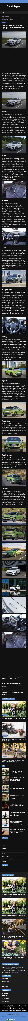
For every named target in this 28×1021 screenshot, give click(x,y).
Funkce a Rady (5, 856)
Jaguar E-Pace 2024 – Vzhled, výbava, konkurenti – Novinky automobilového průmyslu (12, 684)
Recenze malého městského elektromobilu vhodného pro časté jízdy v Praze (14, 750)
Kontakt (4, 861)
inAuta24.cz (11, 1016)
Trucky (3, 853)
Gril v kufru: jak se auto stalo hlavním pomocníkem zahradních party (5, 814)
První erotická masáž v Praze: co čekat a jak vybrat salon (5, 806)
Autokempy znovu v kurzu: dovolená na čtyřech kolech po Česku (5, 797)
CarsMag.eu (14, 6)
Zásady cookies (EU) (7, 859)
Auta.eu (17, 1016)
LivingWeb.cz (5, 993)
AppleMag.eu (5, 978)
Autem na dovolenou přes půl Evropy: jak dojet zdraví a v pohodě (14, 709)
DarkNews (16, 1010)
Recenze (4, 851)
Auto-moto (16, 1018)
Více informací (15, 972)
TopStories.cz (5, 984)
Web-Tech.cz (5, 996)
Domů (3, 845)
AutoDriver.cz (4, 1016)
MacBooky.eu (5, 981)
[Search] (24, 12)
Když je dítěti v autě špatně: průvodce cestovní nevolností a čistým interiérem (5, 780)
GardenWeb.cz (5, 998)
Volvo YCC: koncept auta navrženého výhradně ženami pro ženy (14, 730)
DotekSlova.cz (23, 1016)
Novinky (3, 22)
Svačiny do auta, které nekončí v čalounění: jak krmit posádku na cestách (5, 771)
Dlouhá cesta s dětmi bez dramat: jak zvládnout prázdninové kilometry (5, 823)
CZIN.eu (11, 1018)
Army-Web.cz (5, 1001)
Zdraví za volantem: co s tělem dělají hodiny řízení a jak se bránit (5, 788)
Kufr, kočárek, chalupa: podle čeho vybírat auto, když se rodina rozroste (5, 831)
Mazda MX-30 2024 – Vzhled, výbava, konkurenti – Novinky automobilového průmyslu (12, 692)
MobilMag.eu (5, 986)
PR (3, 912)
